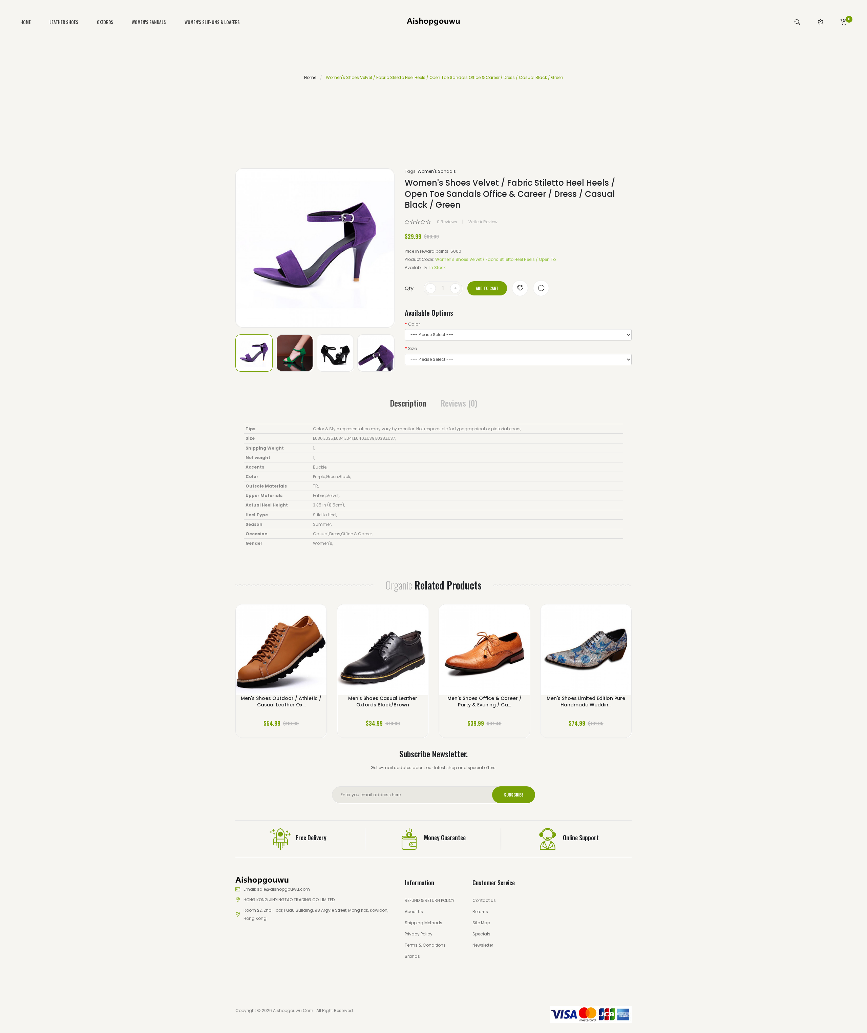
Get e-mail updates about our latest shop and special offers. (433, 767)
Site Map (481, 923)
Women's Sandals (437, 171)
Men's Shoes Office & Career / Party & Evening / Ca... (484, 701)
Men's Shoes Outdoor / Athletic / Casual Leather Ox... (281, 701)
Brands (412, 956)
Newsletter (482, 945)
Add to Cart (487, 288)
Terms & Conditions (425, 945)
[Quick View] (300, 654)
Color (414, 324)
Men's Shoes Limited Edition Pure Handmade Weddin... (586, 701)
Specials (481, 934)
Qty (409, 288)
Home (310, 77)
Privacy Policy (418, 934)
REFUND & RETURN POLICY (429, 900)
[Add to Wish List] (520, 288)
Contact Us (484, 900)
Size (412, 349)
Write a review (483, 222)
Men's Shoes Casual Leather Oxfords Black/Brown (382, 701)
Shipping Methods (423, 923)
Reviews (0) (459, 403)
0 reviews (447, 222)
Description (408, 403)
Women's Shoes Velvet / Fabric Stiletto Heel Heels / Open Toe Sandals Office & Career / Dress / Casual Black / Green (444, 77)
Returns (480, 911)
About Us (414, 911)
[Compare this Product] (281, 654)
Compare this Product (541, 288)
